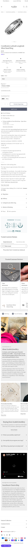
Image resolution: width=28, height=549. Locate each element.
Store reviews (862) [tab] (20, 242)
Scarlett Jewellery (9, 543)
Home (2, 12)
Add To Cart (14, 109)
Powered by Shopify (18, 543)
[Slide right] (16, 42)
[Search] (24, 6)
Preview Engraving (18, 104)
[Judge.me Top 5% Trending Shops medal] (22, 225)
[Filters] (2, 246)
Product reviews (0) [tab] (7, 242)
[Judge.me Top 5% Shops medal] (16, 225)
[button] (14, 84)
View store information (8, 126)
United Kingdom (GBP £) (9, 531)
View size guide (5, 185)
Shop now (3, 415)
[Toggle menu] (1, 6)
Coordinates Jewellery (10, 12)
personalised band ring (16, 129)
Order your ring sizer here (11, 182)
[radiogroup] (14, 99)
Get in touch (14, 429)
